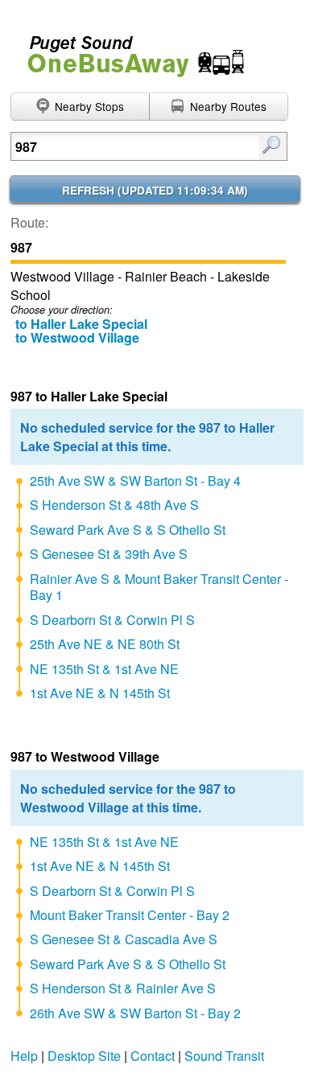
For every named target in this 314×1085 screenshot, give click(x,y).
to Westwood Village (77, 337)
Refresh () (155, 190)
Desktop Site (84, 1055)
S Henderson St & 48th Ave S (114, 504)
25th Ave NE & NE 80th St (105, 644)
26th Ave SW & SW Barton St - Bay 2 (135, 1013)
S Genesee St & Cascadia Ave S (123, 939)
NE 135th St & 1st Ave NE (104, 669)
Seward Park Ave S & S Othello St (127, 529)
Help (24, 1055)
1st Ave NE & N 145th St (100, 693)
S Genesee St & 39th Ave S (109, 554)
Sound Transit (224, 1055)
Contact (152, 1055)
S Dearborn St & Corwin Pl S (112, 619)
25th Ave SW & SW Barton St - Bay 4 (135, 480)
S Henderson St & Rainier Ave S (123, 988)
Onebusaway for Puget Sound (128, 49)
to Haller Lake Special (81, 323)
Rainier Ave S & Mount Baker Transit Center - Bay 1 (159, 587)
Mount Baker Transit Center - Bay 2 (129, 915)
